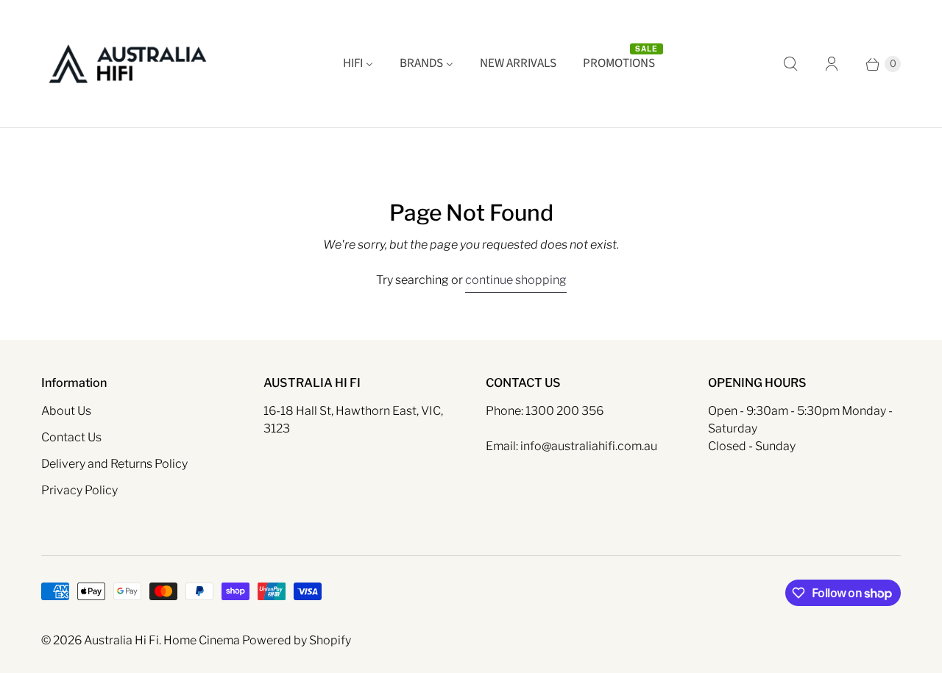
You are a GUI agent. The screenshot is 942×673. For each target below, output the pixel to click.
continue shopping (516, 280)
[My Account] (831, 64)
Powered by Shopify (296, 640)
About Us (66, 411)
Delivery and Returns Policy (114, 464)
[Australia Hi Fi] (127, 63)
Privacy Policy (79, 490)
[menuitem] (358, 64)
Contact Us (71, 437)
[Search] (790, 64)
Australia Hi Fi (121, 640)
